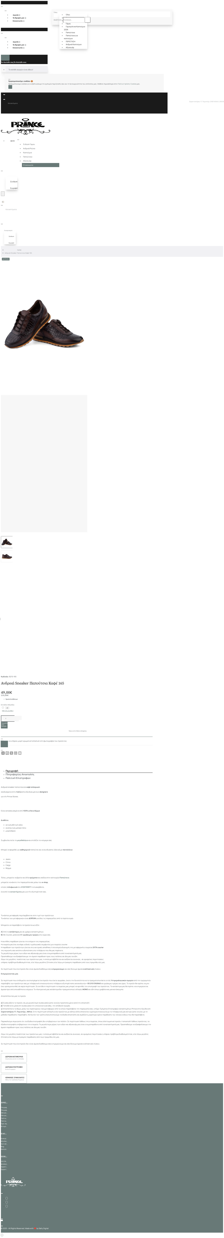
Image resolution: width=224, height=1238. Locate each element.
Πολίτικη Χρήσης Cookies (127, 84)
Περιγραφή (12, 770)
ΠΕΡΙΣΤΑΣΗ (70, 41)
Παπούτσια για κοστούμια (71, 37)
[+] (20, 718)
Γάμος (68, 23)
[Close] (1, 2)
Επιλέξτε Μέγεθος (7, 705)
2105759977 (26, 887)
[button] (4, 725)
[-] (2, 718)
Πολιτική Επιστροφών (18, 778)
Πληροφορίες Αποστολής (20, 774)
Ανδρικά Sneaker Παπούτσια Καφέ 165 (18, 253)
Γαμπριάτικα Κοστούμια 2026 (74, 28)
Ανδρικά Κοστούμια (73, 44)
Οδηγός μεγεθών (8, 711)
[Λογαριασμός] (8, 175)
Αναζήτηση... (58, 20)
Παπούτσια (70, 32)
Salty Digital (44, 1228)
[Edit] (2, 6)
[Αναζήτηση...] (3, 193)
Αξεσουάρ (70, 47)
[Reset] (5, 58)
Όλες (68, 14)
